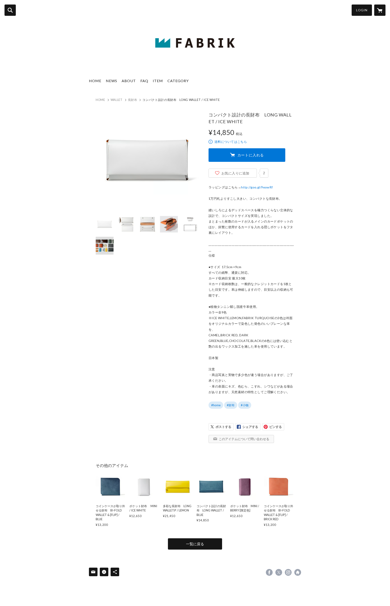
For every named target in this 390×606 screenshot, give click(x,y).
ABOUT (129, 81)
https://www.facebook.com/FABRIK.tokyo (269, 572)
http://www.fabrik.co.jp (297, 572)
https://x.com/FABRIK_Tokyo (278, 572)
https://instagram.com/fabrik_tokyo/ (288, 572)
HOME (95, 81)
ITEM (158, 81)
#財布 (230, 405)
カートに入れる (250, 155)
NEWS (111, 81)
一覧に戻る (195, 544)
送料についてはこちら (230, 142)
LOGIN (361, 10)
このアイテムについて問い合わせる (244, 439)
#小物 (244, 405)
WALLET (117, 100)
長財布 (132, 100)
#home (216, 405)
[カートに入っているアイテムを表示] (379, 10)
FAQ (144, 81)
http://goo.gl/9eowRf (257, 187)
